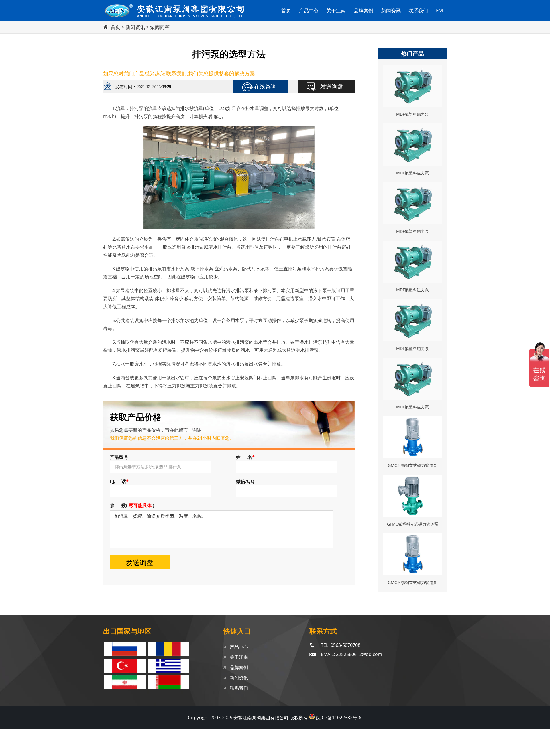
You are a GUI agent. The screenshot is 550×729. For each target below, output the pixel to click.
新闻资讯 (391, 10)
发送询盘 (331, 86)
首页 (286, 10)
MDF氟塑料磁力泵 (412, 114)
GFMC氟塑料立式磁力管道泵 (412, 524)
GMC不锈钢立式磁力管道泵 (412, 465)
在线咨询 (265, 86)
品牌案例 (363, 10)
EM (439, 10)
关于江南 (336, 10)
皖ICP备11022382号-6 (338, 717)
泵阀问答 (160, 27)
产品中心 (309, 10)
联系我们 (418, 10)
